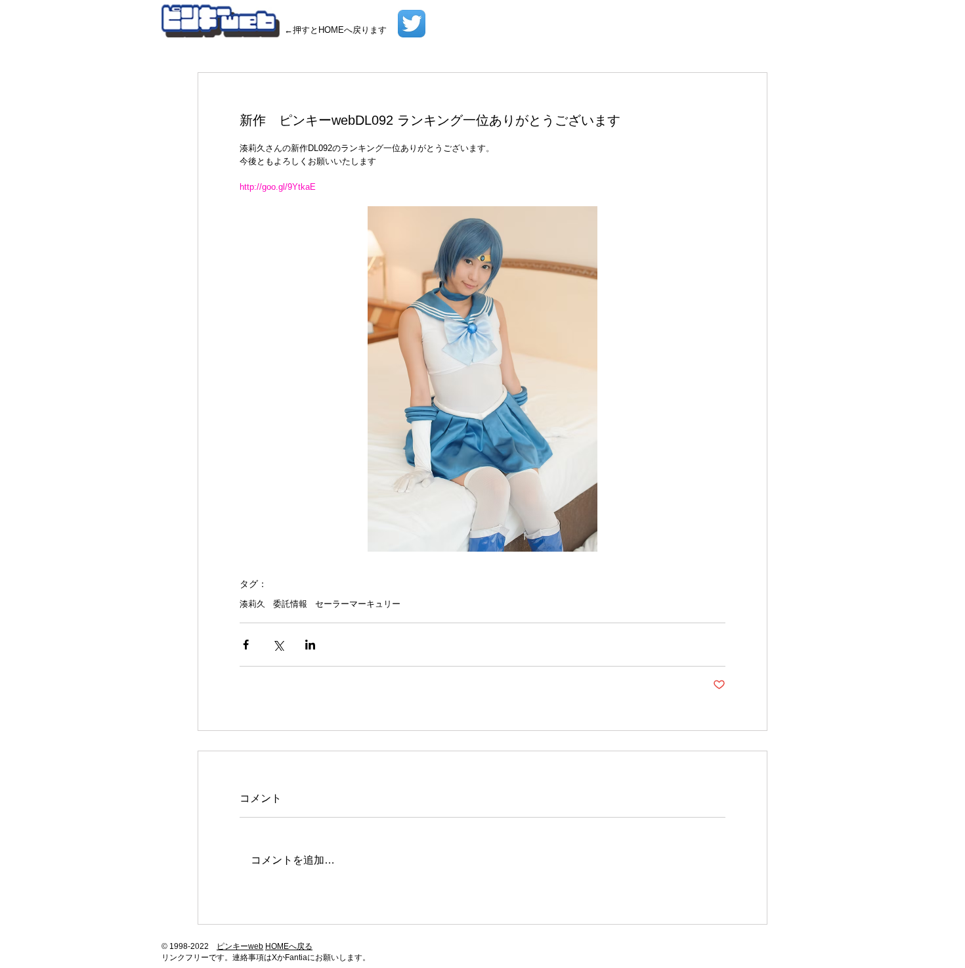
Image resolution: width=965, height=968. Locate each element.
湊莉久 (252, 604)
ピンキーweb (240, 946)
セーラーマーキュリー (357, 604)
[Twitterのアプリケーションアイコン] (411, 23)
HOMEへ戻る (288, 946)
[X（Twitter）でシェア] (278, 644)
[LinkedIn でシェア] (310, 644)
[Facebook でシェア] (246, 644)
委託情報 (290, 604)
